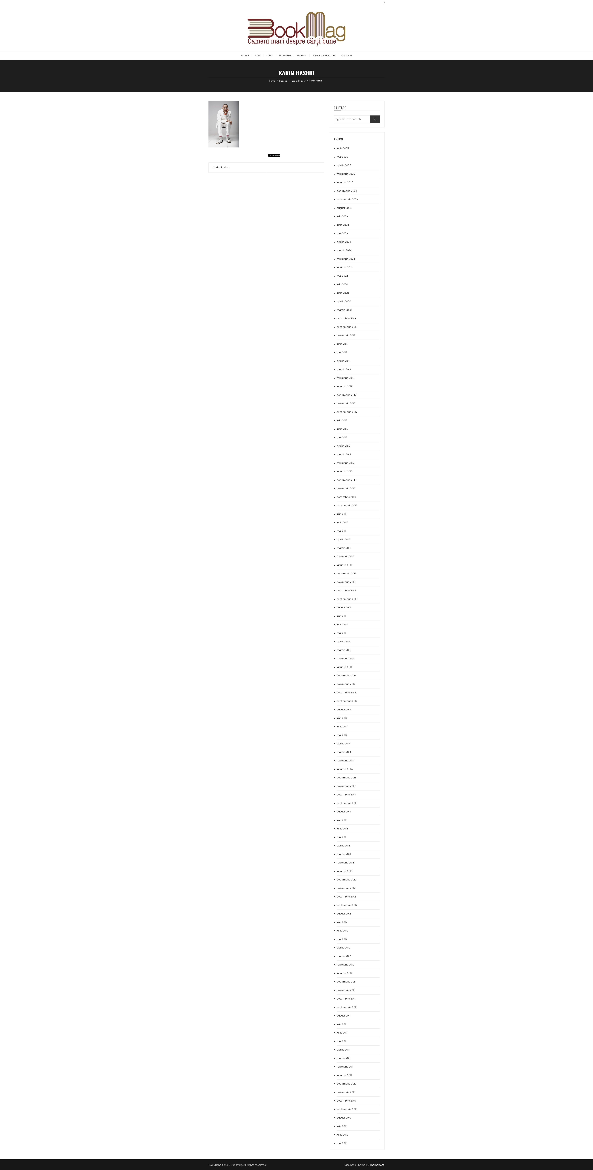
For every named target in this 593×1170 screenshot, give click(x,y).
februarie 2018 (345, 378)
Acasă (245, 55)
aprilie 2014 (344, 743)
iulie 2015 (342, 616)
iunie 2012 (342, 930)
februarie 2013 (345, 862)
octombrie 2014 (346, 692)
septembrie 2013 (347, 803)
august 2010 (344, 1117)
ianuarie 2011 (344, 1075)
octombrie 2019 (346, 318)
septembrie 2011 (347, 1007)
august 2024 (344, 208)
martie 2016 (344, 548)
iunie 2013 (342, 828)
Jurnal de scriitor (324, 55)
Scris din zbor (221, 167)
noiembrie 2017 (346, 403)
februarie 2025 (346, 174)
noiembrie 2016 (346, 488)
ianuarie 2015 (345, 667)
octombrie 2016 (346, 497)
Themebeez (377, 1165)
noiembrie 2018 (346, 335)
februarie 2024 (346, 259)
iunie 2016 (342, 522)
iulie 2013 (342, 820)
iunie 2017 (342, 429)
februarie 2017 (345, 463)
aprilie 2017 (343, 446)
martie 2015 (344, 650)
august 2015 (344, 607)
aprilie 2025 (344, 165)
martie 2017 (344, 454)
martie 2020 (344, 310)
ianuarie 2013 (344, 871)
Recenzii (301, 55)
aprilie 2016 (343, 539)
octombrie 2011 (346, 998)
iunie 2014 (343, 726)
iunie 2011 (342, 1032)
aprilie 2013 (343, 845)
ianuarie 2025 (345, 182)
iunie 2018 (342, 344)
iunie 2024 (343, 225)
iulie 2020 (342, 284)
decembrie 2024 (347, 191)
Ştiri (257, 55)
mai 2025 (342, 157)
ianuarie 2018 (345, 386)
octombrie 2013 (346, 794)
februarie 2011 (345, 1066)
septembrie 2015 (347, 599)
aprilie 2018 (343, 361)
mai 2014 (342, 735)
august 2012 (344, 913)
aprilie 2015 (343, 641)
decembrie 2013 (346, 777)
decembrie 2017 (346, 395)
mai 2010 (342, 1143)
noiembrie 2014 (346, 684)
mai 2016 (342, 531)
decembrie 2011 (346, 981)
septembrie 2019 (347, 327)
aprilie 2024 (344, 242)
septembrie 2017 (347, 412)
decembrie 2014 (347, 675)
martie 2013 (344, 854)
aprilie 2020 (344, 301)
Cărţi (270, 55)
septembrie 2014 (347, 701)
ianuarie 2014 (345, 769)
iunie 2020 (343, 293)
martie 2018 (344, 369)
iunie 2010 (342, 1134)
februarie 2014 (345, 760)
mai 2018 (342, 352)
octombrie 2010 (346, 1100)
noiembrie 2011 (346, 990)
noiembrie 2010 (346, 1092)
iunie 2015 (342, 624)
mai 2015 (342, 633)
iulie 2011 (342, 1024)
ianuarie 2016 (345, 565)
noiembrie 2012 (346, 888)
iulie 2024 (342, 216)
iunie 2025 (343, 148)
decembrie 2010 (346, 1083)
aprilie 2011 (343, 1049)
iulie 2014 (342, 718)
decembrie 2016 (346, 480)
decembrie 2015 (346, 573)
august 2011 (343, 1015)
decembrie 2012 (346, 879)
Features (346, 55)
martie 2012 (344, 956)
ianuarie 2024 (345, 267)
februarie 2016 (345, 556)
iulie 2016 (342, 514)
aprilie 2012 (343, 947)
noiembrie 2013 (346, 786)
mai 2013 (342, 837)
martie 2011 (343, 1058)
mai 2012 (342, 939)
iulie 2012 (342, 922)
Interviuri (285, 55)
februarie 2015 (345, 658)
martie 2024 (344, 250)
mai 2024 (342, 233)
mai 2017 (342, 437)
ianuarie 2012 (344, 973)
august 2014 (344, 709)
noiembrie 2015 (346, 582)
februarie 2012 (345, 964)
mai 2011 (342, 1041)
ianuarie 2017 (345, 471)
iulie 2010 (342, 1126)
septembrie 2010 (347, 1109)
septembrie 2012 (347, 905)
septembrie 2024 (347, 199)
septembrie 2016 (347, 505)
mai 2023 (342, 276)
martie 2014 (344, 752)
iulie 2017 (342, 420)
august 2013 (344, 811)
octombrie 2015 (346, 590)
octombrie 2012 (346, 896)
